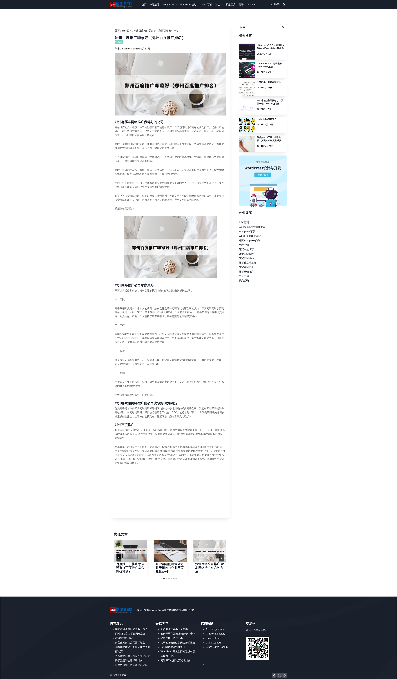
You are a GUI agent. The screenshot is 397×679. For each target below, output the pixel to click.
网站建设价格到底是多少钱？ (131, 629)
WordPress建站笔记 (250, 236)
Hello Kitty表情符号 (267, 119)
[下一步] (221, 557)
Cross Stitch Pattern (217, 647)
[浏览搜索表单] (284, 4)
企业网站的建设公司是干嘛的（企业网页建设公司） (170, 567)
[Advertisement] (170, 491)
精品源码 (244, 280)
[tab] (164, 578)
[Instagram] (284, 675)
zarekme (125, 48)
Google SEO (169, 4)
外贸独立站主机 (247, 262)
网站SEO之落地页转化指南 (176, 660)
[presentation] (130, 551)
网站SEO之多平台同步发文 (130, 633)
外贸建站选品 (246, 258)
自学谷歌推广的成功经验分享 (131, 665)
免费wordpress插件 (249, 240)
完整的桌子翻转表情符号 (269, 82)
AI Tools (251, 4)
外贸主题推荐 (246, 249)
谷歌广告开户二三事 (172, 638)
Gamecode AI (213, 642)
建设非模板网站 (124, 638)
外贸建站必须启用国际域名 (130, 642)
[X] (279, 675)
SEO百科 (207, 4)
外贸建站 (154, 4)
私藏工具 (231, 4)
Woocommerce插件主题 (252, 227)
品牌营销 (244, 245)
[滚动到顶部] (390, 673)
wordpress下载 (247, 231)
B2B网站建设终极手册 (173, 647)
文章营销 (244, 276)
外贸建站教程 (246, 253)
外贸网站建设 (246, 267)
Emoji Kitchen (213, 638)
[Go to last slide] (118, 557)
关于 (241, 4)
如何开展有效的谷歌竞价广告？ (178, 633)
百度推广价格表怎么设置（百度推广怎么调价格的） (130, 567)
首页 (144, 4)
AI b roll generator (215, 629)
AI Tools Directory (215, 633)
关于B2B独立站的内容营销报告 (178, 642)
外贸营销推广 (246, 271)
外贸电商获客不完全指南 (174, 629)
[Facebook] (274, 675)
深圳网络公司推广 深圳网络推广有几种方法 (209, 567)
